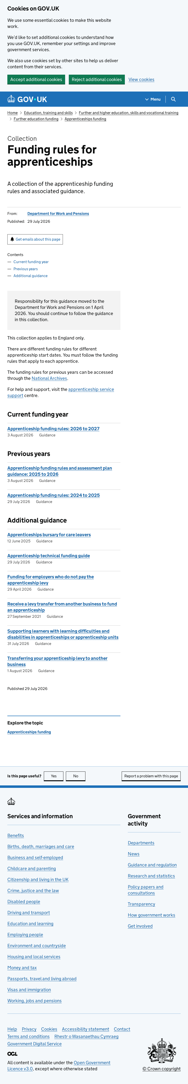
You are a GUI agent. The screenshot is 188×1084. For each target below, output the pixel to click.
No (79, 776)
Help (12, 1029)
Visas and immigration (29, 989)
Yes (57, 776)
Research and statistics (151, 876)
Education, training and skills (48, 112)
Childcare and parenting (31, 868)
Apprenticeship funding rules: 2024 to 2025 (53, 495)
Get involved (140, 926)
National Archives (49, 378)
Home (12, 112)
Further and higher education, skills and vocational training (128, 112)
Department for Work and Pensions (58, 213)
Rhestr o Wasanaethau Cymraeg (86, 1036)
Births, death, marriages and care (40, 846)
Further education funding (36, 119)
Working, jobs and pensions (34, 1000)
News (134, 854)
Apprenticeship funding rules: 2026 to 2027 (53, 428)
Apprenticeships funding (85, 119)
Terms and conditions (28, 1036)
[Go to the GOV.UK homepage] (27, 99)
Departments (141, 843)
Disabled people (23, 901)
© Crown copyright (161, 1069)
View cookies (141, 79)
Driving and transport (28, 912)
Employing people (25, 934)
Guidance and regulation (152, 865)
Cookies (49, 1029)
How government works (151, 915)
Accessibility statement (85, 1029)
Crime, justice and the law (33, 890)
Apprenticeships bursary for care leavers (49, 534)
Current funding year (31, 261)
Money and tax (22, 967)
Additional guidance (30, 275)
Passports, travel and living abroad (42, 978)
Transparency (141, 904)
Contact (122, 1029)
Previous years (25, 269)
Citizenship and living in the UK (38, 879)
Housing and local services (33, 956)
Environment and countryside (36, 945)
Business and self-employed (35, 857)
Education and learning (30, 923)
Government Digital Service (34, 1044)
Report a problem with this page (151, 776)
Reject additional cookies (97, 79)
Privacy (29, 1029)
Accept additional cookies (36, 79)
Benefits (15, 835)
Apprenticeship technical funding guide (48, 556)
